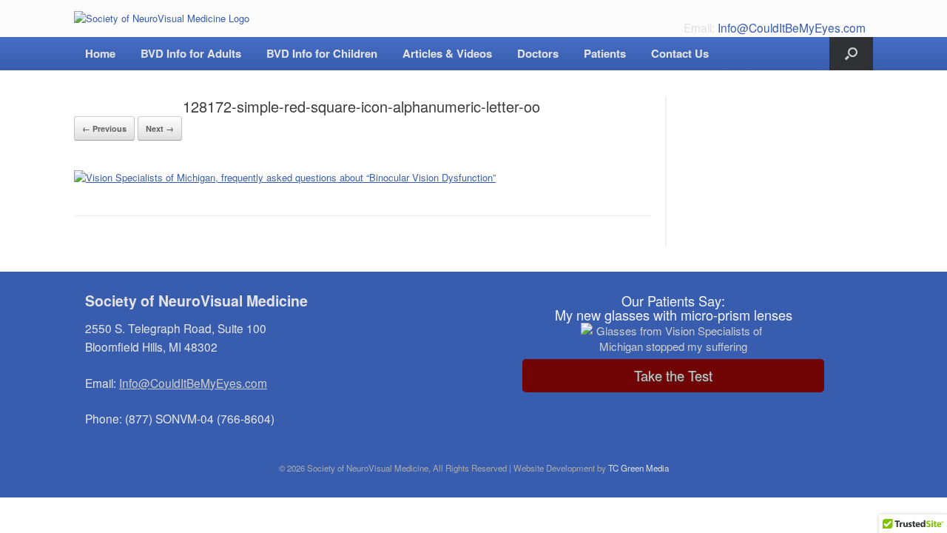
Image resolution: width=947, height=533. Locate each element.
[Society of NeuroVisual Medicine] (161, 18)
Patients (605, 53)
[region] (673, 341)
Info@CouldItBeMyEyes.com (792, 27)
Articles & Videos (447, 53)
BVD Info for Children (321, 53)
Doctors (538, 53)
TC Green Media (638, 468)
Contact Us (680, 53)
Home (100, 53)
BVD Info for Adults (191, 53)
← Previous (104, 128)
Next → (160, 128)
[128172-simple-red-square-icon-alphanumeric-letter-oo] (285, 177)
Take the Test (673, 375)
